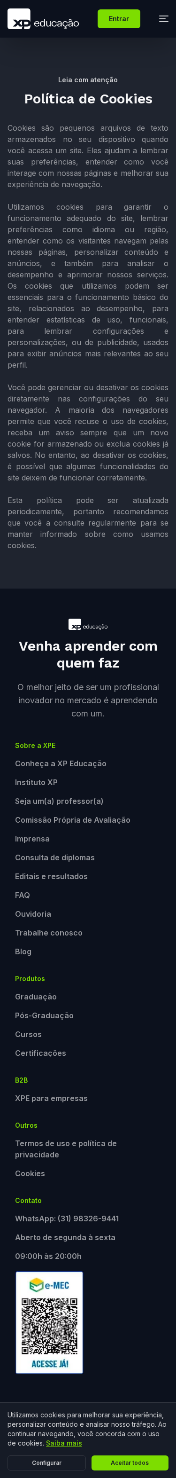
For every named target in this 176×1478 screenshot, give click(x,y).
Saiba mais (64, 1443)
